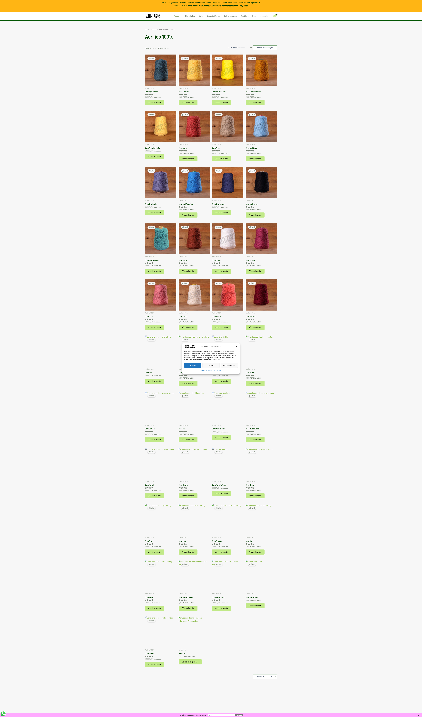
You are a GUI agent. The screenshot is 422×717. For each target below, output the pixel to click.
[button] (237, 346)
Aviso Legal (217, 370)
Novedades (190, 16)
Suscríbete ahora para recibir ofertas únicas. (193, 715)
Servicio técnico (213, 16)
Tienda (176, 16)
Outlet (201, 16)
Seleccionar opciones (190, 662)
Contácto (245, 16)
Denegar (211, 365)
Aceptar (193, 365)
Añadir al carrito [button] (154, 103)
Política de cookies (206, 370)
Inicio (147, 29)
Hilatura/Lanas (157, 29)
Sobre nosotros (230, 16)
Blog (254, 16)
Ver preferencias (229, 365)
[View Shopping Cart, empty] (274, 16)
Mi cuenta (264, 16)
